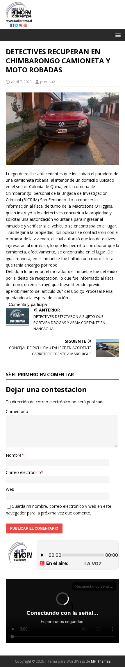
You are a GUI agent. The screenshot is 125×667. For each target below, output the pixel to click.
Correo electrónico (23, 472)
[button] (117, 35)
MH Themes (100, 661)
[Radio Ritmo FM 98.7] (62, 25)
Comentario (17, 411)
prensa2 (47, 81)
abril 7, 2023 (21, 81)
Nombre (14, 455)
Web (10, 489)
